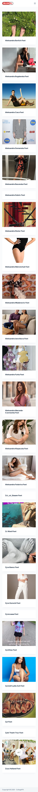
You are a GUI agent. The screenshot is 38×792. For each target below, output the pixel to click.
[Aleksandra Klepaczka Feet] (19, 432)
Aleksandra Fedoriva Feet (16, 485)
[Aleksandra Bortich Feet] (19, 24)
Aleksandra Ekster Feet (15, 231)
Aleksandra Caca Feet (14, 112)
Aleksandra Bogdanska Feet (17, 76)
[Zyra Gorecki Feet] (19, 586)
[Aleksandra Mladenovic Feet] (19, 286)
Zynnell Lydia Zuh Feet (14, 686)
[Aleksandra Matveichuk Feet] (19, 250)
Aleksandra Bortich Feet (15, 40)
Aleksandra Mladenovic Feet (17, 303)
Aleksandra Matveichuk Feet (17, 267)
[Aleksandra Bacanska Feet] (19, 167)
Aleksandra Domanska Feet (16, 148)
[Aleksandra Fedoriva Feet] (19, 468)
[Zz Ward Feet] (19, 514)
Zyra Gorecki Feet (12, 603)
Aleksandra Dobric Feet (15, 195)
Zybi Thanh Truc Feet (14, 733)
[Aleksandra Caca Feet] (19, 95)
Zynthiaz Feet (11, 650)
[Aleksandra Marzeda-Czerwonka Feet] (19, 393)
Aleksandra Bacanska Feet (16, 184)
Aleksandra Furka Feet (14, 375)
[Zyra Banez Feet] (19, 550)
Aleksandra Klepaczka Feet (16, 449)
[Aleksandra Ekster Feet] (19, 214)
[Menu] (35, 3)
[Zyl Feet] (19, 705)
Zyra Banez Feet (12, 567)
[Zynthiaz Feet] (19, 633)
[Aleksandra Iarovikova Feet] (19, 322)
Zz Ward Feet (10, 531)
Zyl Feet (8, 722)
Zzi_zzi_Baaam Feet (13, 495)
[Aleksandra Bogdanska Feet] (19, 60)
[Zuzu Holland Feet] (19, 752)
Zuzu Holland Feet (12, 769)
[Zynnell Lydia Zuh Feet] (19, 669)
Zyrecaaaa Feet (11, 614)
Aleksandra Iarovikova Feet (16, 339)
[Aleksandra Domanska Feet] (19, 131)
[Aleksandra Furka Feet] (19, 358)
